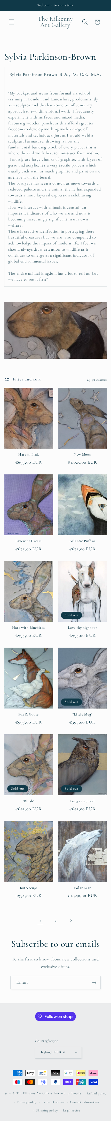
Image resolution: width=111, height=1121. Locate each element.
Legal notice (71, 1110)
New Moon (82, 454)
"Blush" (28, 801)
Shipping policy (47, 1110)
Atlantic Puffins (82, 541)
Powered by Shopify (68, 1093)
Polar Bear (82, 888)
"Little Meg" (82, 714)
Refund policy (96, 1093)
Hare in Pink (28, 454)
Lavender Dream (28, 541)
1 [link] (40, 920)
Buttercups (28, 888)
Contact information (84, 1102)
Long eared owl (82, 801)
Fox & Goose (28, 714)
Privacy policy (27, 1102)
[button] (11, 22)
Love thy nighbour (82, 627)
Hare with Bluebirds (28, 627)
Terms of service (53, 1102)
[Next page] (71, 920)
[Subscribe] (94, 982)
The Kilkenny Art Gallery (34, 1093)
